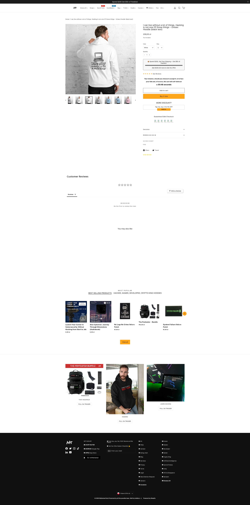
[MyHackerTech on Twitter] (70, 448)
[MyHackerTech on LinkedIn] (66, 452)
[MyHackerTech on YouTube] (70, 452)
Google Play (96, 449)
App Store (90, 453)
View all (125, 342)
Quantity (145, 51)
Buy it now (164, 96)
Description (146, 129)
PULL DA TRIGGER (84, 404)
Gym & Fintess (168, 465)
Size (158, 44)
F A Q (144, 144)
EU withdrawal (92, 458)
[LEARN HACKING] (166, 383)
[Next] (185, 314)
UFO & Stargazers (169, 472)
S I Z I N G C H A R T (148, 141)
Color (144, 44)
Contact (142, 449)
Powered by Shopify (149, 498)
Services (143, 461)
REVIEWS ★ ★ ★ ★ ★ (149, 135)
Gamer (165, 453)
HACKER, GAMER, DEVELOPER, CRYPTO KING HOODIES (138, 293)
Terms (142, 468)
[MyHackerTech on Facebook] (66, 448)
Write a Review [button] (176, 191)
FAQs (142, 445)
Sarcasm (166, 476)
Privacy (142, 465)
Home (67, 19)
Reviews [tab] (70, 194)
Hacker (165, 445)
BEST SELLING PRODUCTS (100, 293)
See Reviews (157, 74)
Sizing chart (144, 453)
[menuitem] (84, 8)
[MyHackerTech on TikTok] (78, 448)
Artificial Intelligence (170, 461)
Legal (142, 472)
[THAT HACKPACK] (84, 380)
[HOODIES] (125, 389)
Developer (166, 449)
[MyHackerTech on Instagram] (74, 448)
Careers (142, 480)
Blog (141, 457)
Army (165, 468)
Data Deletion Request (147, 476)
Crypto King (167, 457)
